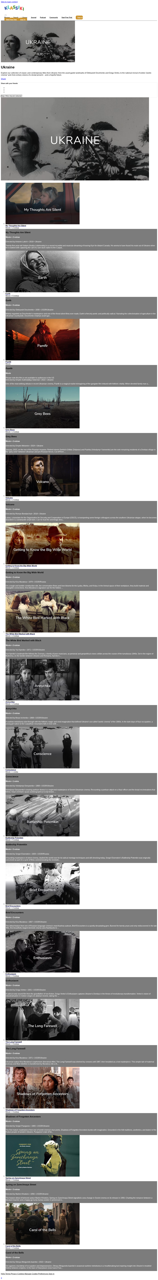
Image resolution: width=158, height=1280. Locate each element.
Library (24, 17)
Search (16, 17)
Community (54, 17)
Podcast (43, 17)
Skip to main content (9, 2)
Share (3, 79)
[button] (5, 15)
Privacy (14, 1274)
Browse (7, 17)
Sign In (22, 19)
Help (3, 1274)
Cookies (21, 1274)
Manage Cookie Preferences (37, 1274)
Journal (33, 17)
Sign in (80, 17)
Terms (8, 1274)
